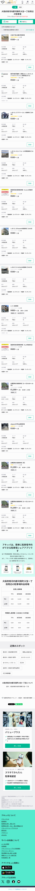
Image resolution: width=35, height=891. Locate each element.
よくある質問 (5, 844)
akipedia (4, 835)
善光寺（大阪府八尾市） (10, 657)
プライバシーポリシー (7, 851)
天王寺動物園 (6, 673)
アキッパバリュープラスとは (9, 828)
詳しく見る (17, 746)
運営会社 (3, 830)
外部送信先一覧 (5, 858)
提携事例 (3, 821)
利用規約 (3, 846)
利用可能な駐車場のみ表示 (11, 30)
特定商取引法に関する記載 (9, 853)
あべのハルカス (25, 657)
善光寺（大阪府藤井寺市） (10, 652)
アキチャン (4, 833)
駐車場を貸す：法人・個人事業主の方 (12, 826)
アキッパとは (5, 819)
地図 (20, 7)
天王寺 (22, 663)
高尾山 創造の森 (27, 652)
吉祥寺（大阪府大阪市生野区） (12, 668)
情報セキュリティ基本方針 (8, 855)
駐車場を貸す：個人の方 (8, 824)
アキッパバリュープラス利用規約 (10, 848)
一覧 (14, 7)
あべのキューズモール (9, 663)
